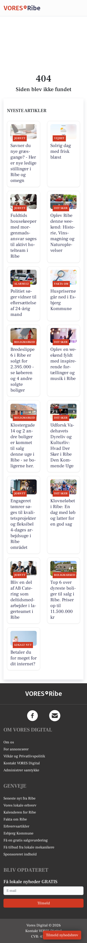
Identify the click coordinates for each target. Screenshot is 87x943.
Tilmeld (43, 903)
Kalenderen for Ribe (19, 812)
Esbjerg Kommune (18, 833)
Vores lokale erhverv (19, 805)
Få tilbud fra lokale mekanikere (28, 847)
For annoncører (16, 749)
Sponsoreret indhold (20, 854)
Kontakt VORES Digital (21, 763)
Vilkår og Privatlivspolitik (24, 756)
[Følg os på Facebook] (32, 715)
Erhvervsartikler (16, 826)
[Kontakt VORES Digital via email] (54, 715)
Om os (8, 742)
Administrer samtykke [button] (21, 770)
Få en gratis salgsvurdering (25, 840)
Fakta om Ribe (15, 819)
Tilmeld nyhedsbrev (62, 935)
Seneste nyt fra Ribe (19, 798)
